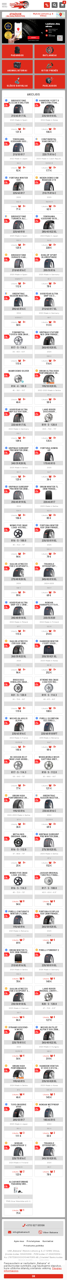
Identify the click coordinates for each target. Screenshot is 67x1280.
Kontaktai (48, 1241)
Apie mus (19, 1241)
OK (33, 1276)
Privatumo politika (34, 1246)
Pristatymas (33, 1241)
